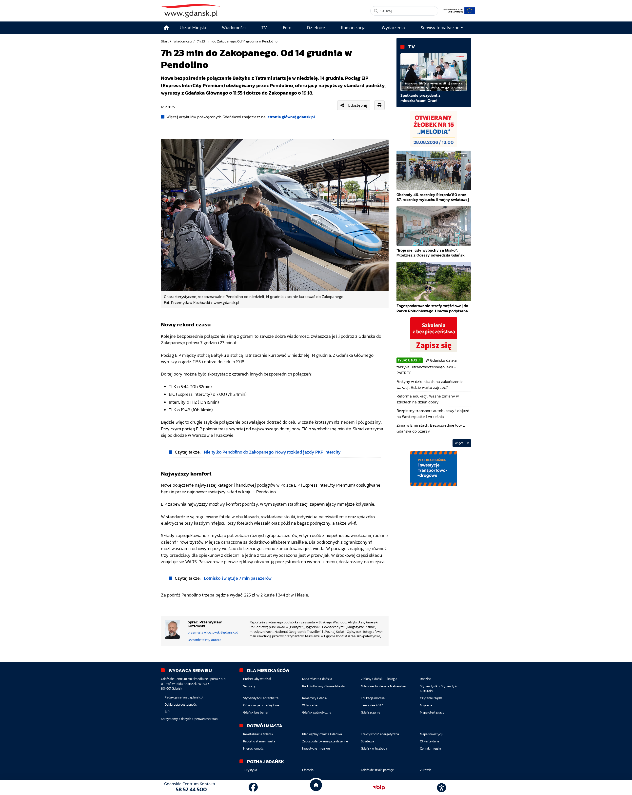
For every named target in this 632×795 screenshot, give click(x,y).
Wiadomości (183, 41)
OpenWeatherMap (204, 718)
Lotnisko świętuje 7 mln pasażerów (238, 578)
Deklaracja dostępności (181, 704)
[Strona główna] (166, 27)
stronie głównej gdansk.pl (291, 117)
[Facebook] (253, 787)
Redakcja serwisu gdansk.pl (184, 697)
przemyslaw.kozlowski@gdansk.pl (213, 632)
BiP (167, 711)
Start (165, 41)
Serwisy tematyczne (440, 27)
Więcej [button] (460, 443)
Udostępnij (357, 105)
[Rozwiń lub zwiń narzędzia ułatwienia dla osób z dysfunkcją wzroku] (441, 787)
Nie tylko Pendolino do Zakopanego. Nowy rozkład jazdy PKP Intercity (272, 452)
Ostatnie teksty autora (204, 639)
